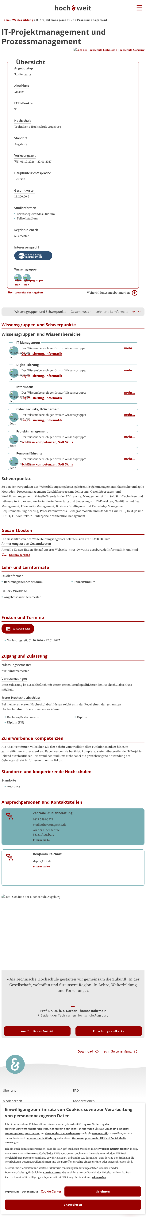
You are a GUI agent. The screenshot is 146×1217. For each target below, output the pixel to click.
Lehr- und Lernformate (112, 312)
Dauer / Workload (14, 591)
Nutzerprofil (100, 1133)
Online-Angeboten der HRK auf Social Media (99, 1138)
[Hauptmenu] (139, 8)
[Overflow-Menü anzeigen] (139, 311)
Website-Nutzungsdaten (114, 1148)
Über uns (9, 1090)
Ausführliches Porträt (37, 1031)
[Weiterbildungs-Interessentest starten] (33, 255)
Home (6, 20)
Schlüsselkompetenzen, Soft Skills (47, 442)
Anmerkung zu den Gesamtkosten (26, 544)
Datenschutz (30, 1191)
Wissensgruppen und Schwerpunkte (40, 312)
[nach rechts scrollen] (134, 311)
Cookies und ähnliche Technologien (72, 1128)
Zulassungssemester (16, 665)
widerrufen (99, 1177)
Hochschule (22, 121)
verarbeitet (32, 1133)
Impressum (12, 1191)
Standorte (9, 780)
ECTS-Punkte (23, 103)
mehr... (129, 348)
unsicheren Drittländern (20, 1153)
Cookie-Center (52, 1172)
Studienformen (25, 208)
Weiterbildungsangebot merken (108, 293)
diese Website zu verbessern (62, 1133)
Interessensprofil (26, 247)
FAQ (76, 1090)
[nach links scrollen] (6, 311)
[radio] (18, 629)
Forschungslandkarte (108, 1031)
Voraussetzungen (14, 679)
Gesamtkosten (24, 190)
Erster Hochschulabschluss (21, 698)
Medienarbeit (12, 1101)
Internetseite (41, 840)
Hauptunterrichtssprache (32, 173)
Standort (20, 138)
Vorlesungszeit (25, 155)
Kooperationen (84, 1101)
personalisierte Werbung (41, 1138)
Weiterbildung (22, 20)
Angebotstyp (23, 68)
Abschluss (21, 86)
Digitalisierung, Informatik (41, 353)
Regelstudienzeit (26, 230)
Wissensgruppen (26, 269)
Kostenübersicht (19, 555)
